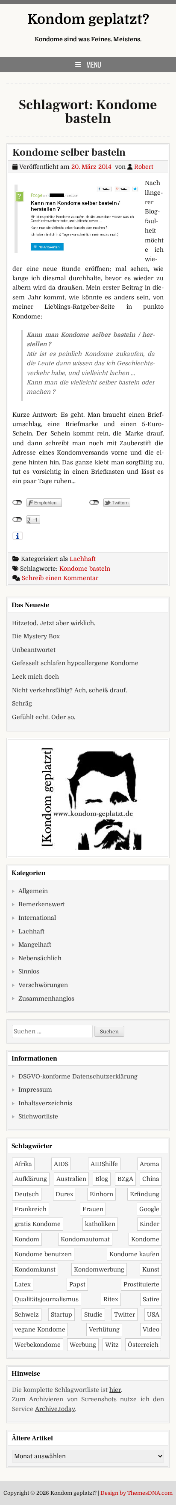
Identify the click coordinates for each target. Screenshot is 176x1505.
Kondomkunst (35, 1269)
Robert (143, 166)
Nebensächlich (40, 958)
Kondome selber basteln (69, 152)
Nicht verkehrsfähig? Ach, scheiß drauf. (69, 690)
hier (115, 1389)
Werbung (83, 1344)
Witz (112, 1344)
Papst (77, 1284)
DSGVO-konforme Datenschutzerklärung (78, 1076)
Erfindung (144, 1194)
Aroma (149, 1164)
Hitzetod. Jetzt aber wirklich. (53, 623)
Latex (23, 1284)
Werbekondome (38, 1344)
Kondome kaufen (134, 1254)
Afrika (23, 1164)
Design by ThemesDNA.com (136, 1493)
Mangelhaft (34, 944)
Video (151, 1329)
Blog (101, 1178)
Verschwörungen (43, 985)
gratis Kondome (38, 1224)
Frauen (92, 1209)
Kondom (27, 1239)
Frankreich (31, 1209)
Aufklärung (31, 1178)
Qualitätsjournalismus (47, 1299)
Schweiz (27, 1314)
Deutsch (27, 1194)
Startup (61, 1314)
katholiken (100, 1224)
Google (149, 1209)
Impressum (35, 1089)
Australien (71, 1178)
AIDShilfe (104, 1164)
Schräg (22, 703)
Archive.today (55, 1408)
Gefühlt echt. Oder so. (43, 717)
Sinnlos (28, 971)
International (37, 917)
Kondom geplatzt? (88, 19)
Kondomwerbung (99, 1269)
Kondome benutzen (43, 1254)
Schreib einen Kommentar (60, 578)
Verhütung (104, 1329)
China (150, 1178)
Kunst (150, 1269)
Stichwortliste (38, 1116)
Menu (93, 65)
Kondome (145, 1239)
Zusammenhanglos (46, 998)
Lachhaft (83, 558)
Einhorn (101, 1194)
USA (153, 1314)
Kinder (149, 1224)
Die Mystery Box (36, 636)
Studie (93, 1314)
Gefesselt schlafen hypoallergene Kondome (75, 663)
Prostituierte (141, 1284)
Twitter (124, 1314)
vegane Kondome (40, 1329)
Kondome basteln (84, 568)
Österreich (143, 1344)
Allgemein (33, 891)
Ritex (110, 1299)
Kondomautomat (85, 1239)
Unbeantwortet (34, 649)
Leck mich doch (35, 676)
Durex (64, 1194)
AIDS (61, 1164)
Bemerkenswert (41, 904)
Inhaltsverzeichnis (45, 1103)
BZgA (125, 1178)
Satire (151, 1299)
